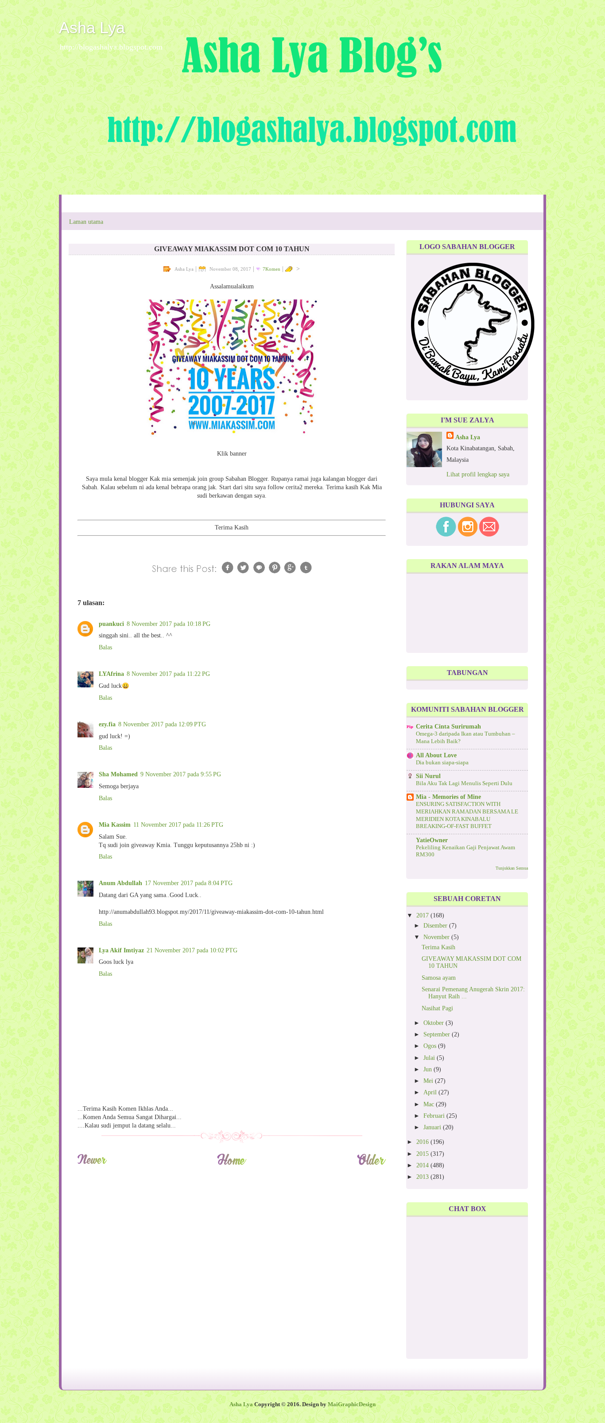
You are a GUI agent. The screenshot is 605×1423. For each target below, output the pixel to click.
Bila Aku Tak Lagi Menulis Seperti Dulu (464, 783)
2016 (423, 1142)
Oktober (434, 1023)
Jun (428, 1069)
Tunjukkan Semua (512, 868)
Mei (429, 1081)
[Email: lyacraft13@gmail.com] (489, 534)
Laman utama (86, 222)
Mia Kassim (115, 824)
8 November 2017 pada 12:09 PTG (162, 724)
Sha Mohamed (118, 774)
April (430, 1092)
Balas (105, 647)
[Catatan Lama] (371, 1163)
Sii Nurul (428, 776)
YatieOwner (432, 840)
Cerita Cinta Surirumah (448, 726)
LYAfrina (111, 674)
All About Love (436, 755)
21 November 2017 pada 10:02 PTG (192, 950)
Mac (429, 1104)
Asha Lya (92, 28)
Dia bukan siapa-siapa (442, 762)
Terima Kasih (438, 947)
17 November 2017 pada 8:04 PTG (189, 883)
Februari (434, 1115)
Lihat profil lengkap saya (477, 474)
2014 (423, 1165)
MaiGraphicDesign (352, 1404)
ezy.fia (107, 724)
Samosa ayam (439, 977)
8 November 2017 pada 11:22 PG (168, 674)
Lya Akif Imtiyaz (121, 950)
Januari (433, 1127)
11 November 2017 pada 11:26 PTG (178, 824)
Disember (436, 925)
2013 (423, 1177)
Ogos (430, 1046)
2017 (423, 915)
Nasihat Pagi (437, 1008)
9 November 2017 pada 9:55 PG (180, 774)
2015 (423, 1154)
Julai (430, 1058)
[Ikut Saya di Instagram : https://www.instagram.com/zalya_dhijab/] (467, 534)
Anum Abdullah (120, 883)
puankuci (111, 624)
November (437, 937)
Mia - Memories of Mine (448, 797)
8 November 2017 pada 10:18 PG (168, 624)
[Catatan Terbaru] (92, 1163)
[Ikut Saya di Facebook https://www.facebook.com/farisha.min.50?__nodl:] (446, 534)
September (437, 1034)
